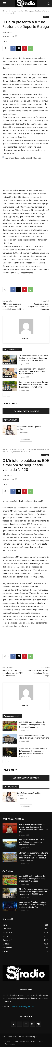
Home (5, 11)
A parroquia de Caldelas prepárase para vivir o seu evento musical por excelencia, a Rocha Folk (32, 904)
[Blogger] (13, 1024)
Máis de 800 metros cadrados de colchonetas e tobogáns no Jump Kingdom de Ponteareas (32, 878)
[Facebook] (13, 48)
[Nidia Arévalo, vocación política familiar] (10, 430)
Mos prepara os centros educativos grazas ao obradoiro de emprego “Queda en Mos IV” (33, 371)
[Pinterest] (24, 48)
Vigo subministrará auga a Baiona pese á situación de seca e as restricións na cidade (32, 842)
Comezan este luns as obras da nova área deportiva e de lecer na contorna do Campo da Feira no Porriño (33, 384)
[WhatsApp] (30, 48)
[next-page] (8, 395)
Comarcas (12, 11)
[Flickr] (25, 1024)
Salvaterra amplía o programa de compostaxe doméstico (38, 306)
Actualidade (7, 363)
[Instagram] (32, 1024)
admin (11, 36)
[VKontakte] (38, 1024)
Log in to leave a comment (26, 411)
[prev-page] (4, 395)
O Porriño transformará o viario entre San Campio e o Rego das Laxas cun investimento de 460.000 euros (33, 358)
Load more (25, 439)
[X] (18, 48)
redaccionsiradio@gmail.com (22, 1006)
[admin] (16, 36)
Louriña (20, 11)
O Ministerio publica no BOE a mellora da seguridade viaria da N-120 (13, 306)
